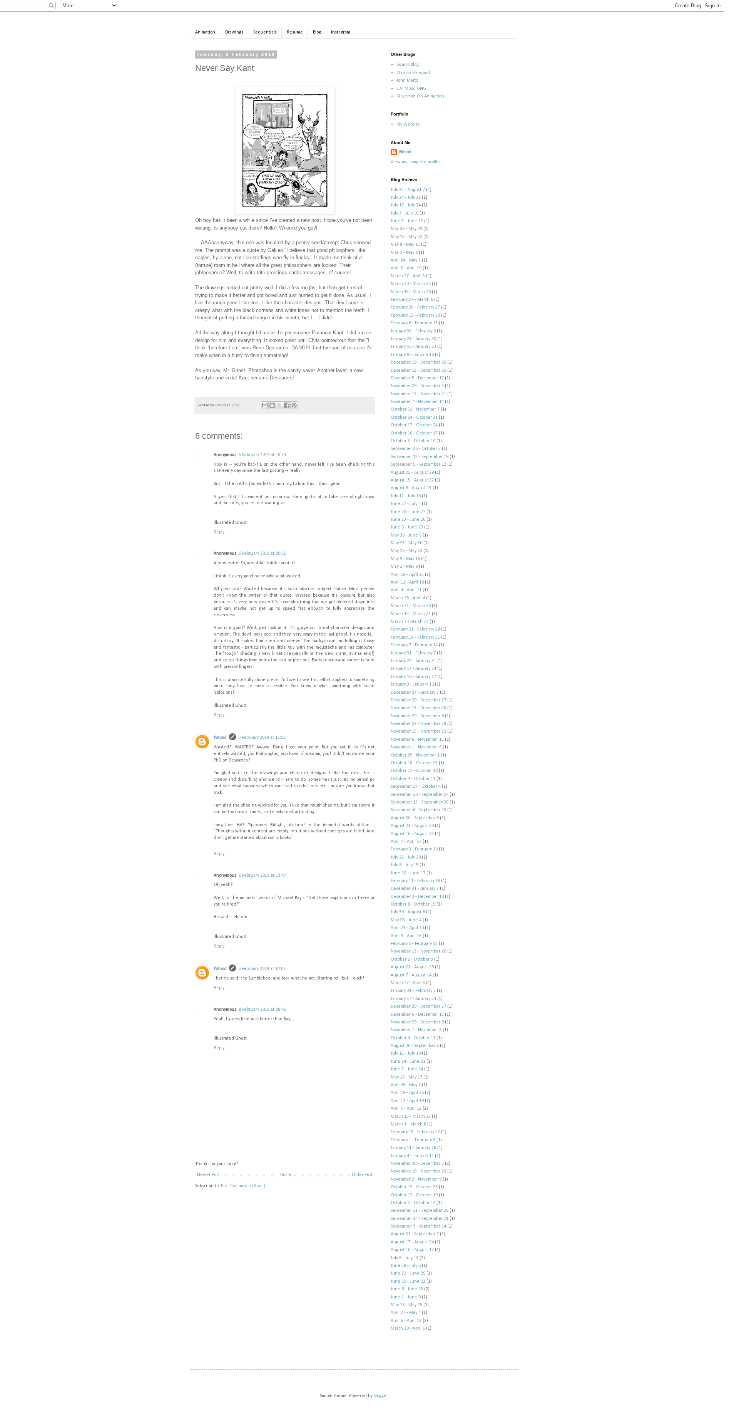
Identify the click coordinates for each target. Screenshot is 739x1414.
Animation (205, 32)
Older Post (362, 1174)
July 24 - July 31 (406, 197)
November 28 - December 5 (417, 386)
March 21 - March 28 (411, 606)
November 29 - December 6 (417, 716)
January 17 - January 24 (413, 668)
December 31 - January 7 (415, 888)
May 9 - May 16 (405, 559)
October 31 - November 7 (415, 409)
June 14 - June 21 (408, 1061)
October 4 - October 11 (413, 779)
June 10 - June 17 (408, 873)
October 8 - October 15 (413, 904)
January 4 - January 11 (412, 1156)
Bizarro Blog (407, 64)
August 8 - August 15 (411, 488)
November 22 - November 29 (418, 723)
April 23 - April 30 (407, 928)
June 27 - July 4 (406, 504)
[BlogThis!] (272, 405)
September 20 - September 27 (419, 794)
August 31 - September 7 (415, 1234)
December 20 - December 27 (418, 700)
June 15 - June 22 (408, 1281)
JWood (220, 737)
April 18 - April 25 (407, 574)
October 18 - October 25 (414, 763)
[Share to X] (279, 405)
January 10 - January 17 (413, 676)
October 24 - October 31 (414, 417)
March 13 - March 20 (411, 292)
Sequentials (265, 32)
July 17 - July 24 (406, 205)
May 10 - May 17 (406, 1077)
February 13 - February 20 (415, 315)
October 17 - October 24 (414, 425)
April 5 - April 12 (406, 1108)
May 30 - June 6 (406, 535)
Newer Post (208, 1174)
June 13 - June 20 (408, 519)
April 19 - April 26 (407, 1092)
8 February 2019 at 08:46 (262, 1009)
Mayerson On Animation (420, 96)
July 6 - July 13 (404, 1258)
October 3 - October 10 (413, 441)
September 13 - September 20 (419, 802)
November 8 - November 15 (417, 739)
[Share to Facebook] (287, 405)
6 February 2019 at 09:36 (262, 553)
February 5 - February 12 (414, 943)
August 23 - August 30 (412, 826)
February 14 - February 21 (415, 637)
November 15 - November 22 (418, 731)
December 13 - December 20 (418, 708)
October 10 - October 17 (414, 433)
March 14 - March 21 (411, 614)
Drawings (234, 32)
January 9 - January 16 (412, 354)
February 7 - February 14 (414, 645)
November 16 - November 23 (418, 1171)
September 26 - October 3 (416, 448)
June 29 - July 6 (406, 1265)
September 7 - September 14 (418, 1226)
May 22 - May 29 (406, 228)
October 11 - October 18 (414, 770)
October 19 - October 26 (414, 1187)
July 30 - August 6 (408, 912)
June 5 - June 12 (407, 221)
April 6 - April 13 (406, 1320)
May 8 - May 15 (405, 244)
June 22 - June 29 (408, 1273)
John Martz (407, 80)
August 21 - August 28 (412, 967)
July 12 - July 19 (406, 1053)
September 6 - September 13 (418, 810)
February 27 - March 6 (412, 299)
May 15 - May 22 (406, 237)
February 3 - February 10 (414, 849)
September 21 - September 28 (419, 1210)
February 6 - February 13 (414, 323)
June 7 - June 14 (407, 1069)
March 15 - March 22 (411, 1116)
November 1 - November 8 (416, 747)
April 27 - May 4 (406, 1312)
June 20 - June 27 (408, 512)
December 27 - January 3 (415, 692)
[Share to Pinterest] (294, 405)
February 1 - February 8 (413, 1140)
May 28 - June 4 (406, 920)
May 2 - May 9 (404, 566)
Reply (219, 532)
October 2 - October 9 (412, 959)
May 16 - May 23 (406, 550)
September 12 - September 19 (419, 457)
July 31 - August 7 (408, 190)
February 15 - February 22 (415, 1132)
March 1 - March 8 (408, 1124)
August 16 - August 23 (412, 834)
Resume (295, 32)
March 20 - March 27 (411, 284)
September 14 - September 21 (419, 1218)
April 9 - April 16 (406, 936)
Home (285, 1174)
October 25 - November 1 (415, 755)
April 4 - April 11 (406, 590)
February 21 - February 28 (415, 629)
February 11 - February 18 (415, 881)
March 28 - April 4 (408, 598)
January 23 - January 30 (413, 339)
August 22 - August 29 (412, 472)
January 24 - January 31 (413, 661)
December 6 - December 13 (417, 1014)
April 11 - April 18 (407, 582)
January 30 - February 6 (413, 331)
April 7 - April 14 (406, 841)
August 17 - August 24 (412, 1242)
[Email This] (265, 405)
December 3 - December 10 (417, 896)
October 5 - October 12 (413, 1203)
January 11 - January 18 (413, 1148)
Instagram (340, 32)
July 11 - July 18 (406, 496)
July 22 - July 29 (406, 857)
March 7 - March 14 (409, 621)
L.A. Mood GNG (411, 88)
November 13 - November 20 (418, 951)
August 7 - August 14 (411, 975)
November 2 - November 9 (416, 1179)
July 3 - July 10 (404, 213)
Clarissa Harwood (413, 72)
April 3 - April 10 (406, 268)
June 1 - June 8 (406, 1297)
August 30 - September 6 (415, 818)
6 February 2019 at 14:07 (262, 968)
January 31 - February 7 (413, 653)
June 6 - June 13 (407, 527)
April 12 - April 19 (407, 1101)
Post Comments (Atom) (243, 1186)
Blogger (380, 1396)
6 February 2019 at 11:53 (262, 737)
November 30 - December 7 (417, 1163)
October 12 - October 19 (414, 1195)
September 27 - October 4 (416, 786)
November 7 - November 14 (417, 401)
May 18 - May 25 (406, 1305)
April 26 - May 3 (406, 1085)
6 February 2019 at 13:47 (262, 875)
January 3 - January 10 (412, 684)
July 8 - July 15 (404, 865)
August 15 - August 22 (412, 480)
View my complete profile (415, 162)
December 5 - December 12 (417, 378)
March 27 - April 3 (408, 276)
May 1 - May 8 (404, 252)
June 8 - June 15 (407, 1289)
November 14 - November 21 (418, 394)
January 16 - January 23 (413, 346)
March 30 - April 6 (408, 1328)
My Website (408, 124)
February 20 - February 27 (415, 307)
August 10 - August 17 (412, 1250)
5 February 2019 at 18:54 (262, 455)
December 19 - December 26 (418, 362)
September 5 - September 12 (418, 464)
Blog (317, 32)
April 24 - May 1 (406, 260)
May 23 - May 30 (406, 543)
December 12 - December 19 (418, 370)
